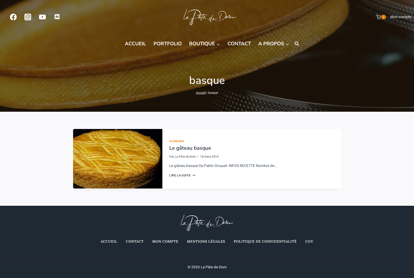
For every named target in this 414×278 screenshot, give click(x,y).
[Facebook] (13, 17)
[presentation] (117, 158)
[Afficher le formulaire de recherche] (297, 44)
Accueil (135, 43)
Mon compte (400, 17)
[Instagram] (28, 17)
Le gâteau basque (190, 147)
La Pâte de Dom (185, 156)
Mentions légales (206, 241)
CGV (309, 241)
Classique (176, 141)
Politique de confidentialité (265, 241)
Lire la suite (182, 175)
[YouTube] (42, 17)
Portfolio (168, 43)
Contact (239, 43)
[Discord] (57, 17)
